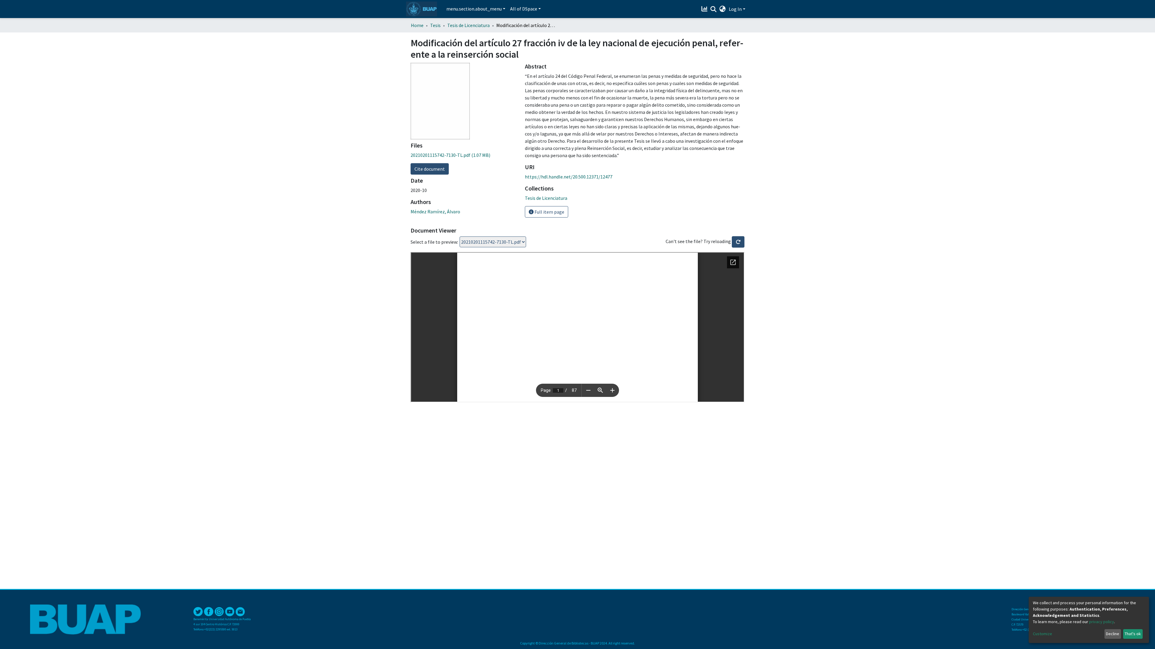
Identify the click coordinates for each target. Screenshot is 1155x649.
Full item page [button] (549, 212)
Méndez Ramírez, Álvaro (435, 212)
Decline (1112, 633)
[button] (723, 9)
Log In (735, 9)
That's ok (1133, 633)
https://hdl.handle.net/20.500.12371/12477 (568, 177)
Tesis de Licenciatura (468, 25)
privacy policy (1101, 621)
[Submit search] (714, 9)
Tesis (435, 25)
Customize (1042, 633)
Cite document (429, 169)
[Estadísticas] (705, 9)
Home (417, 25)
